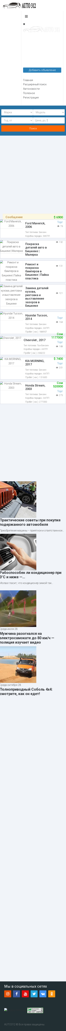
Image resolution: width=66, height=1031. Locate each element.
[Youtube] (25, 994)
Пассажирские (32, 46)
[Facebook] (16, 994)
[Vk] (42, 994)
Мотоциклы (30, 52)
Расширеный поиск (35, 84)
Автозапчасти (32, 58)
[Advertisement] (33, 171)
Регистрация (31, 97)
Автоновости (31, 88)
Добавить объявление (42, 70)
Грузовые (29, 41)
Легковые (29, 35)
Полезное (29, 93)
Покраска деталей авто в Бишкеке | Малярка (36, 249)
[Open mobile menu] (26, 16)
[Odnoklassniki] (51, 994)
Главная (28, 80)
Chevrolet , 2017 (34, 340)
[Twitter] (34, 994)
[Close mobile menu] (24, 24)
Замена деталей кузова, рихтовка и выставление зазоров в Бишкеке (36, 296)
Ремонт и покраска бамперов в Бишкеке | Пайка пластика (37, 271)
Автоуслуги (30, 64)
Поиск (33, 128)
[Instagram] (7, 994)
